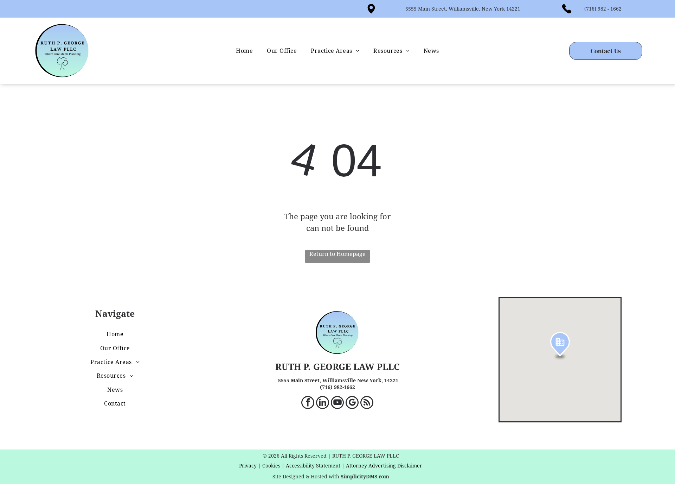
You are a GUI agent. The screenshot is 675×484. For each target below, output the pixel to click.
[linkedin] (322, 403)
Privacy (248, 466)
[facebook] (307, 403)
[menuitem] (244, 51)
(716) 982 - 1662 (603, 9)
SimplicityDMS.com (365, 476)
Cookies (271, 466)
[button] (560, 346)
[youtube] (337, 403)
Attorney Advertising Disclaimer (384, 466)
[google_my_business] (352, 403)
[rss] (366, 403)
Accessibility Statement (313, 466)
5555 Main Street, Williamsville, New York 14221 (462, 9)
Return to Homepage (337, 254)
